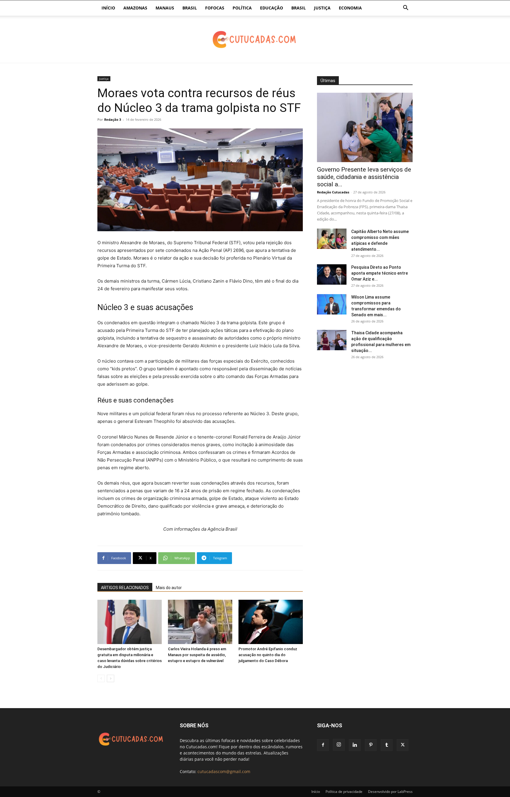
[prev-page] (101, 678)
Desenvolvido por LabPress (390, 791)
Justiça (322, 8)
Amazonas (135, 8)
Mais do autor (169, 587)
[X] (402, 745)
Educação (271, 8)
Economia (350, 8)
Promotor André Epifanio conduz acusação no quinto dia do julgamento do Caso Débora (267, 655)
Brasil (189, 8)
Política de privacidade (344, 791)
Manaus (165, 8)
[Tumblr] (387, 745)
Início (108, 8)
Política (242, 8)
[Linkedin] (355, 745)
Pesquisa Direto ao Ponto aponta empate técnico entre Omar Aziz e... (379, 273)
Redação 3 (112, 119)
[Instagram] (339, 745)
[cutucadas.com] (255, 40)
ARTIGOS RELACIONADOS (125, 587)
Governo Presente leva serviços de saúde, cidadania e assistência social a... (364, 177)
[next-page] (110, 678)
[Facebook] (323, 745)
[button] (405, 8)
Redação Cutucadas (333, 192)
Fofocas (214, 8)
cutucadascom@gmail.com (223, 771)
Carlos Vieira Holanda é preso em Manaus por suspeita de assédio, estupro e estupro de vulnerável (197, 655)
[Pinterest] (371, 745)
